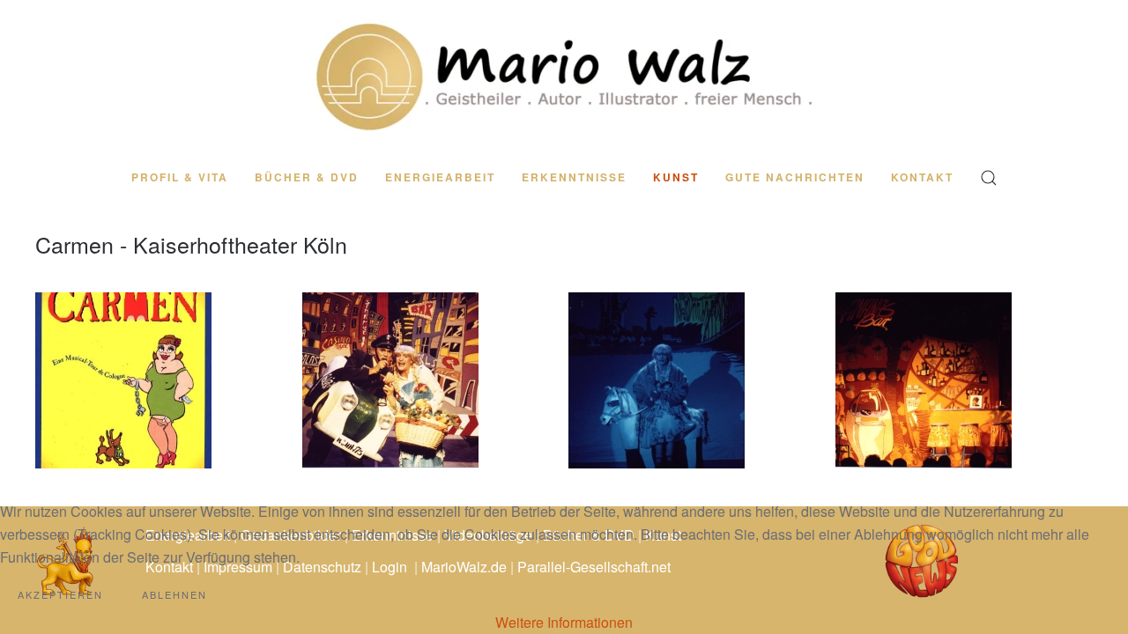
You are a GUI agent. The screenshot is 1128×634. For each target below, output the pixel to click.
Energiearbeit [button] (440, 177)
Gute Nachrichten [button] (795, 177)
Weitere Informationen (564, 622)
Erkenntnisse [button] (574, 177)
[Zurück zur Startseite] (564, 76)
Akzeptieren (60, 594)
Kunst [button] (676, 177)
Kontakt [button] (922, 177)
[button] (989, 177)
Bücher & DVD (307, 177)
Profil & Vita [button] (179, 177)
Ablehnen (174, 594)
